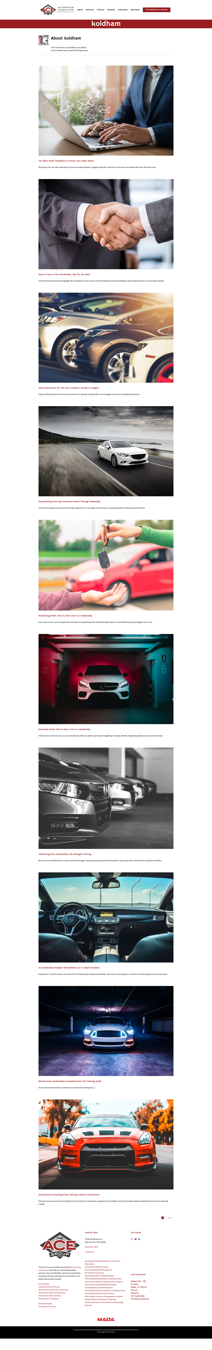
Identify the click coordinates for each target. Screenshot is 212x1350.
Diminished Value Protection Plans (99, 1293)
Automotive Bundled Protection (98, 1270)
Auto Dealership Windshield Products (101, 1284)
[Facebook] (132, 1239)
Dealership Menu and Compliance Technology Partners (104, 1303)
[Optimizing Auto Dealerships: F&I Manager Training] (106, 798)
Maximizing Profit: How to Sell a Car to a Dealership (65, 615)
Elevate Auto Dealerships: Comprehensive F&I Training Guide (70, 1081)
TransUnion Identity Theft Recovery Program (104, 1281)
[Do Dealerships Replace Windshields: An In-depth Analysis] (106, 917)
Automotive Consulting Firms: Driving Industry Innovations (69, 1194)
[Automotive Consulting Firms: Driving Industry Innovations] (106, 1144)
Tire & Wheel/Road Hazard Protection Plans (103, 1278)
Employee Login (45, 1303)
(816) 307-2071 (91, 1247)
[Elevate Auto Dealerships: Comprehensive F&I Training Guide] (106, 1031)
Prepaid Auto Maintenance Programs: (101, 1299)
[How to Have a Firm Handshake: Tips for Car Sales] (106, 224)
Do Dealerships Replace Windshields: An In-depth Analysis (69, 967)
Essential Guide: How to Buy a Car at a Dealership (64, 729)
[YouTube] (136, 1239)
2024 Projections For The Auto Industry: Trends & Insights (69, 388)
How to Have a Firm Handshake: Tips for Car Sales (64, 274)
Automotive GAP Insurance (96, 1267)
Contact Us (89, 1252)
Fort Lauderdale (138, 1296)
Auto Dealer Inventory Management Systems (104, 1296)
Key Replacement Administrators (99, 1287)
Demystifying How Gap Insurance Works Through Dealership (69, 501)
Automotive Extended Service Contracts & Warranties (102, 1262)
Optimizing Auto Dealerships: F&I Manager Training (65, 854)
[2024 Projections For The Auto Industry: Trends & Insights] (106, 338)
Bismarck (135, 1293)
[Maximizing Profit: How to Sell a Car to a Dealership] (106, 565)
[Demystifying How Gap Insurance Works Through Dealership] (106, 451)
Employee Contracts (47, 1306)
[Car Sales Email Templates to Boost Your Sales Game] (106, 111)
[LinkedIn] (139, 1239)
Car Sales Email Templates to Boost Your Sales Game (66, 161)
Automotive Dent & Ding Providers (99, 1275)
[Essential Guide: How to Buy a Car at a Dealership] (106, 679)
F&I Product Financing (94, 1273)
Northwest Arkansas (140, 1299)
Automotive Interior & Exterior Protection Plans (105, 1290)
